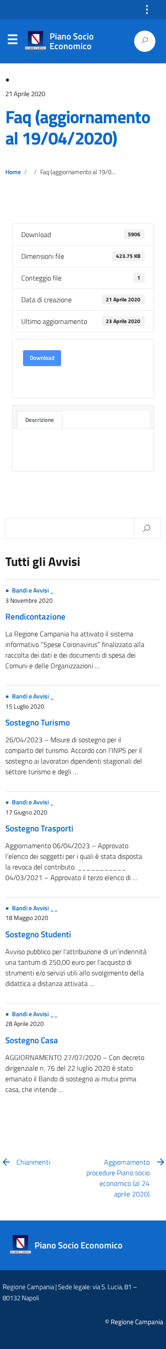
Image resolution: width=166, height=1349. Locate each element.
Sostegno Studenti (38, 934)
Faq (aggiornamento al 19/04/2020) (77, 127)
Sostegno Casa (31, 1039)
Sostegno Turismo (37, 722)
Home (13, 172)
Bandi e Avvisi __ (35, 908)
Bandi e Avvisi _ (33, 590)
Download (42, 357)
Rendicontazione (35, 616)
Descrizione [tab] (39, 419)
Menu (12, 41)
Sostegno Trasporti (39, 828)
